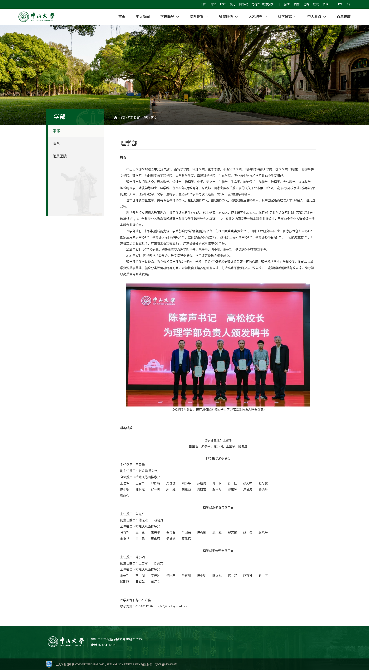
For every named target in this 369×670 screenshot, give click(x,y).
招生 (287, 4)
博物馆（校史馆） (263, 4)
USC (223, 4)
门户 (204, 4)
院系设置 (197, 17)
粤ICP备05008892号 (166, 664)
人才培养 (255, 17)
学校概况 (167, 17)
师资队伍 (226, 17)
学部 (56, 131)
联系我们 (146, 664)
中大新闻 (143, 17)
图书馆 (243, 4)
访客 (306, 4)
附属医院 (60, 156)
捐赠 (325, 4)
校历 (232, 4)
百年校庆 (344, 17)
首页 (121, 17)
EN (340, 4)
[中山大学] (36, 17)
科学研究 (285, 17)
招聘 (297, 4)
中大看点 (314, 17)
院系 (56, 143)
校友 (316, 4)
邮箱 (213, 4)
